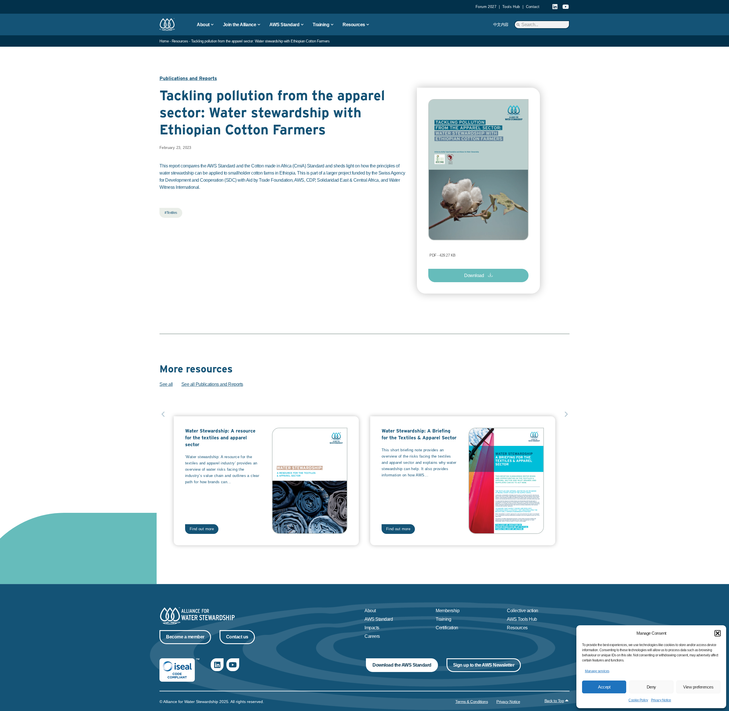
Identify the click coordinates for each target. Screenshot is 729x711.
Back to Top (554, 700)
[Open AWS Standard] (302, 24)
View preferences (698, 687)
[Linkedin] (555, 7)
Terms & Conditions (471, 701)
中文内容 (501, 24)
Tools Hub (511, 7)
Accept (604, 687)
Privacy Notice (661, 700)
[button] (717, 633)
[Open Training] (332, 24)
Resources (180, 41)
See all (166, 384)
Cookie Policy (638, 700)
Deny (651, 687)
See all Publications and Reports (212, 384)
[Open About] (212, 24)
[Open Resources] (367, 24)
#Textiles (171, 213)
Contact (533, 7)
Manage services (597, 671)
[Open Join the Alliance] (258, 24)
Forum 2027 (486, 7)
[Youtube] (566, 7)
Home (164, 41)
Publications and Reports (188, 78)
